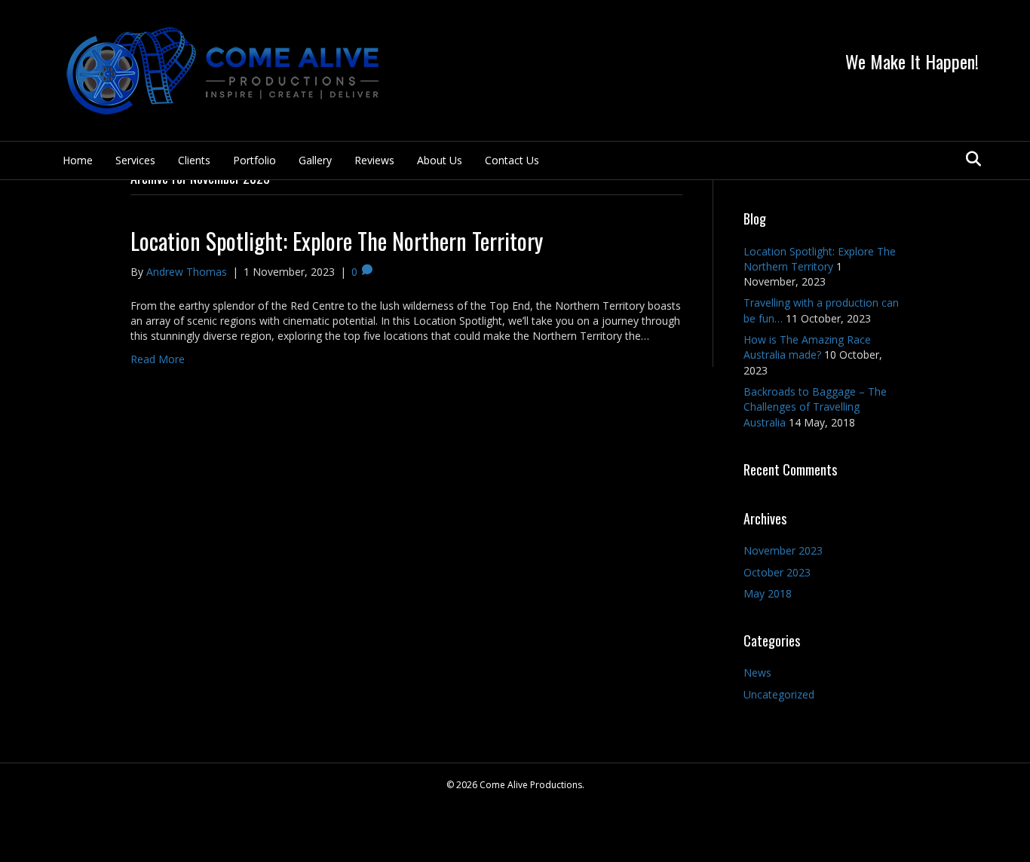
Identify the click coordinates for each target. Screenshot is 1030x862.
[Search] (969, 159)
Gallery (315, 160)
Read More (157, 359)
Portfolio (254, 160)
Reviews (374, 160)
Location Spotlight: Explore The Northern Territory (336, 241)
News (757, 672)
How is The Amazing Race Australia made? (807, 347)
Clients (194, 160)
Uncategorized (778, 694)
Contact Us (512, 160)
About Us (439, 160)
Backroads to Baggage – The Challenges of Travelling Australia (815, 406)
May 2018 (767, 593)
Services (135, 160)
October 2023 (777, 572)
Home (78, 160)
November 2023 (783, 550)
